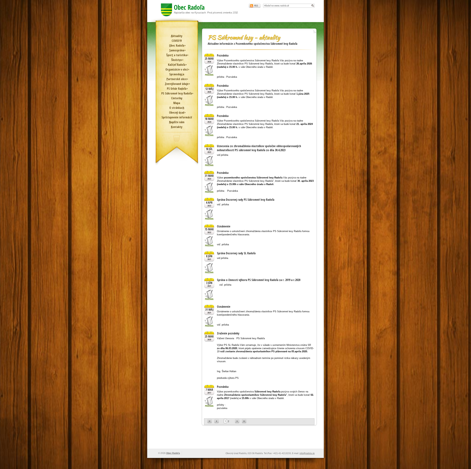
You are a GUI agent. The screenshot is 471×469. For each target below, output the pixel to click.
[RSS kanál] (254, 6)
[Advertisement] (235, 439)
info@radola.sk (307, 453)
